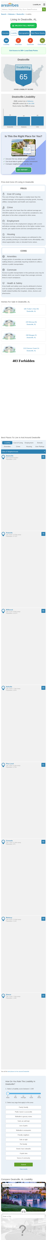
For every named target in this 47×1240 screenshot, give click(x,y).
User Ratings (39, 446)
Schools (40, 443)
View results (23, 1169)
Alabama (11, 14)
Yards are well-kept (23, 1121)
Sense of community (23, 1158)
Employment (29, 443)
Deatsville (20, 14)
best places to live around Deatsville (18, 1071)
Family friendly (23, 1107)
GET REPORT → (23, 170)
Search (3, 14)
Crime (18, 446)
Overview (5, 33)
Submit (23, 1164)
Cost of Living (18, 443)
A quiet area (23, 1153)
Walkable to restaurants (23, 1130)
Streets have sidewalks (23, 1149)
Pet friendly (23, 1144)
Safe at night (23, 1139)
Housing (29, 446)
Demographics (24, 33)
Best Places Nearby (38, 33)
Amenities (7, 446)
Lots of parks (23, 1125)
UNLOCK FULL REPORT (25, 25)
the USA (31, 103)
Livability (36, 4)
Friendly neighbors (23, 1135)
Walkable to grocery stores (23, 1116)
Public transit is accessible (23, 1112)
